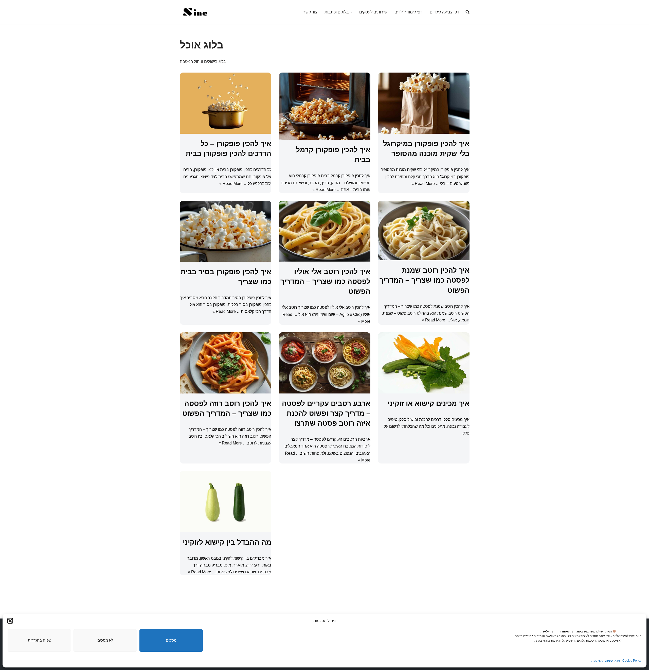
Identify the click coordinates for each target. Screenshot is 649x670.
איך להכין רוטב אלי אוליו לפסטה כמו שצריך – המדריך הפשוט (325, 281)
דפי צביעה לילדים (444, 12)
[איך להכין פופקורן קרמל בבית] (324, 106)
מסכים (171, 640)
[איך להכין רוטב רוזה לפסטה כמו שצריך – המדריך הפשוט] (225, 362)
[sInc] (195, 12)
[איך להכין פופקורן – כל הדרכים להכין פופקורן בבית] (225, 103)
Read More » (231, 183)
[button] (10, 620)
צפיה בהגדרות (39, 640)
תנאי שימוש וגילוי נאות (605, 660)
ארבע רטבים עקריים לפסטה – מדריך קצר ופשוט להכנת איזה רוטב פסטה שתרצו (326, 413)
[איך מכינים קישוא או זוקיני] (424, 362)
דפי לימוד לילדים (408, 12)
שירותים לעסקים (373, 12)
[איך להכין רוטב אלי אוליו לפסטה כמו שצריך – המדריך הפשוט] (324, 231)
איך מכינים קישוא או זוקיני (429, 403)
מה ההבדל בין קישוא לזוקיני (227, 542)
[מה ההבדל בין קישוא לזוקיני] (225, 501)
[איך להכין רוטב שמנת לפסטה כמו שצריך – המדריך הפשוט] (424, 230)
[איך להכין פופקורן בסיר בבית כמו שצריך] (225, 231)
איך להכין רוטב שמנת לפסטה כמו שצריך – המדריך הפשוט (425, 280)
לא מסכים (105, 640)
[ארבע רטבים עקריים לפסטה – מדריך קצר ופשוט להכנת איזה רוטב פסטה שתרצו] (324, 362)
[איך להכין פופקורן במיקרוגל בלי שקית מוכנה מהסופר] (424, 103)
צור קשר (310, 12)
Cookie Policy (631, 660)
